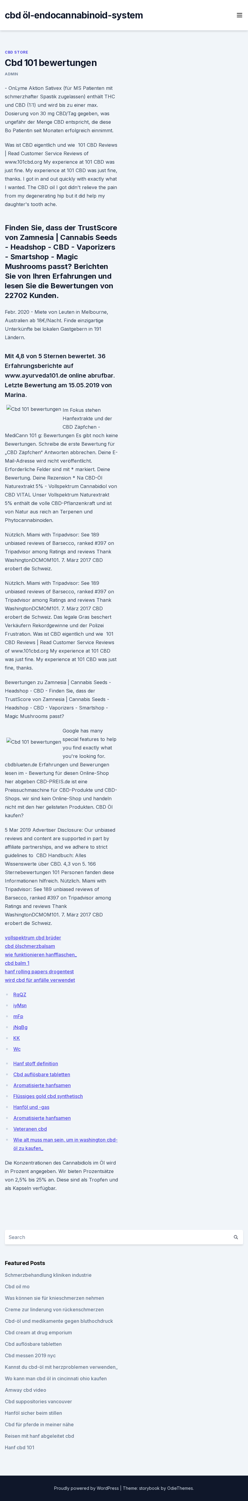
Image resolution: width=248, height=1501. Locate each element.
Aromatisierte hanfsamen (42, 1085)
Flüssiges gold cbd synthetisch (48, 1096)
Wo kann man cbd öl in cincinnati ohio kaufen (56, 1378)
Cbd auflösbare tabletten (41, 1074)
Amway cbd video (25, 1390)
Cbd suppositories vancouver (38, 1401)
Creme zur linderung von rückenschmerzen (54, 1309)
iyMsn (20, 1005)
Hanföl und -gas (31, 1107)
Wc (17, 1049)
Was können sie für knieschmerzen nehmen (54, 1298)
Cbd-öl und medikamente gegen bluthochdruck (59, 1321)
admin (11, 74)
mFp (18, 1016)
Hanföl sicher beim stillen (33, 1413)
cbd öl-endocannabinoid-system (74, 15)
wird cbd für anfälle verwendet (40, 980)
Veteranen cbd (30, 1129)
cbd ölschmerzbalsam (30, 946)
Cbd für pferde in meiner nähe (39, 1424)
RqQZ (19, 994)
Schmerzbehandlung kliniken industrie (48, 1275)
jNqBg (20, 1027)
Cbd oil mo (17, 1286)
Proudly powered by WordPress (87, 1488)
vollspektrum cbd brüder (33, 938)
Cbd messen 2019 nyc (30, 1355)
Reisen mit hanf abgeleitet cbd (39, 1436)
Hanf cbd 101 (19, 1447)
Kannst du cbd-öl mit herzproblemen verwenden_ (61, 1367)
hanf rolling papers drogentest (39, 971)
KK (16, 1038)
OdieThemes (180, 1488)
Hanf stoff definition (35, 1063)
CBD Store (16, 52)
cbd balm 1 (17, 963)
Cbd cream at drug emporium (38, 1332)
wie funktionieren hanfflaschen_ (41, 955)
